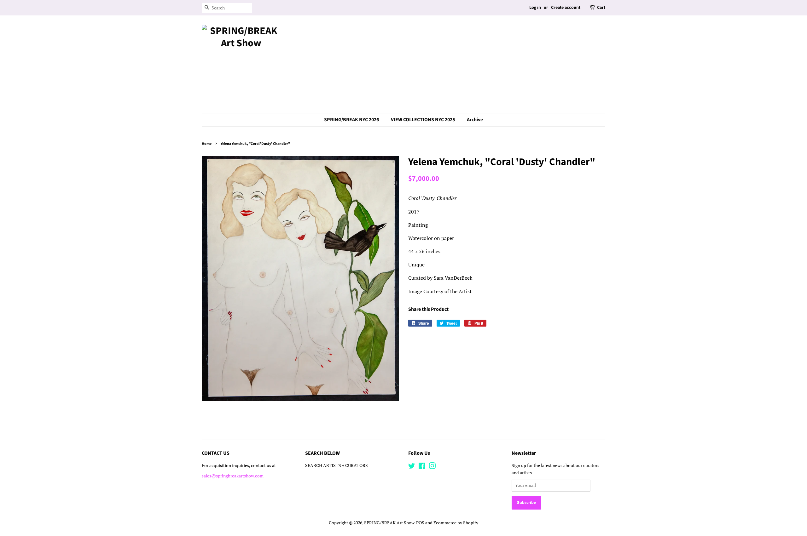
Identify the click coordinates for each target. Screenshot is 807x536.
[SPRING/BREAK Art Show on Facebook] (422, 467)
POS (420, 523)
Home (207, 143)
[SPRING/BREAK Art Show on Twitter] (411, 467)
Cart (601, 7)
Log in (535, 7)
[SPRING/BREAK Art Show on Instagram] (432, 467)
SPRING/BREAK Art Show (389, 523)
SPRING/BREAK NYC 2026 (351, 119)
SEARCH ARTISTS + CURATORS (336, 465)
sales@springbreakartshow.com (233, 476)
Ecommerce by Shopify (455, 523)
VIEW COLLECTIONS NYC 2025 (423, 119)
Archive (475, 119)
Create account (565, 7)
